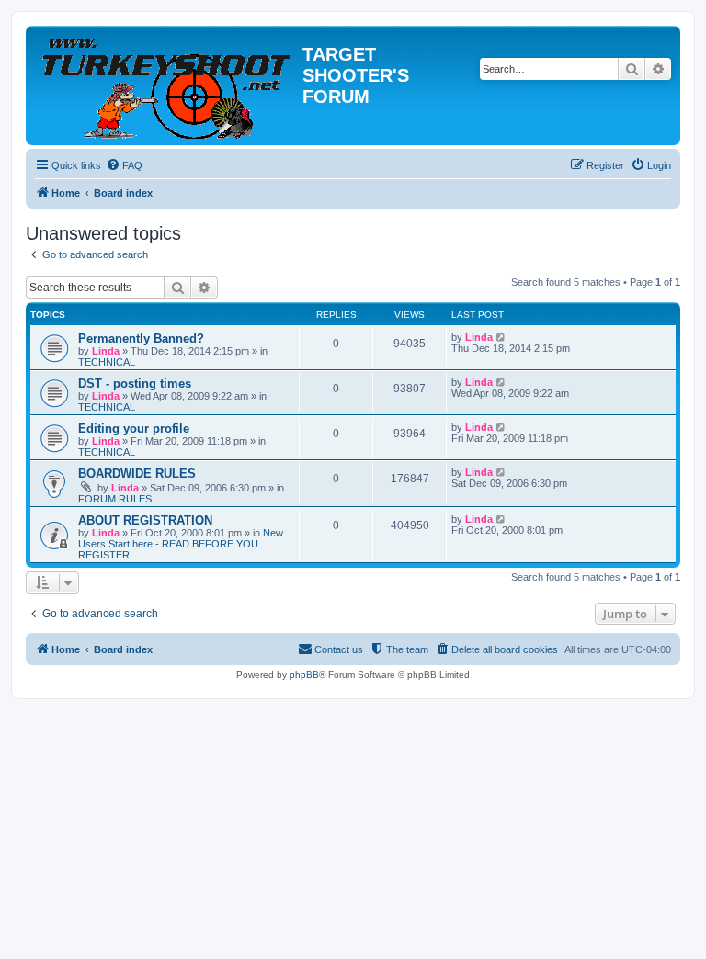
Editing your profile (133, 428)
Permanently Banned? (141, 338)
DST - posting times (134, 383)
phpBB (304, 675)
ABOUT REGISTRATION (145, 520)
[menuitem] (124, 165)
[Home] (166, 85)
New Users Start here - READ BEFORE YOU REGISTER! (180, 543)
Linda (106, 350)
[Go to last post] (501, 337)
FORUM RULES (115, 498)
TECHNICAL (106, 361)
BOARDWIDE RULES (137, 473)
